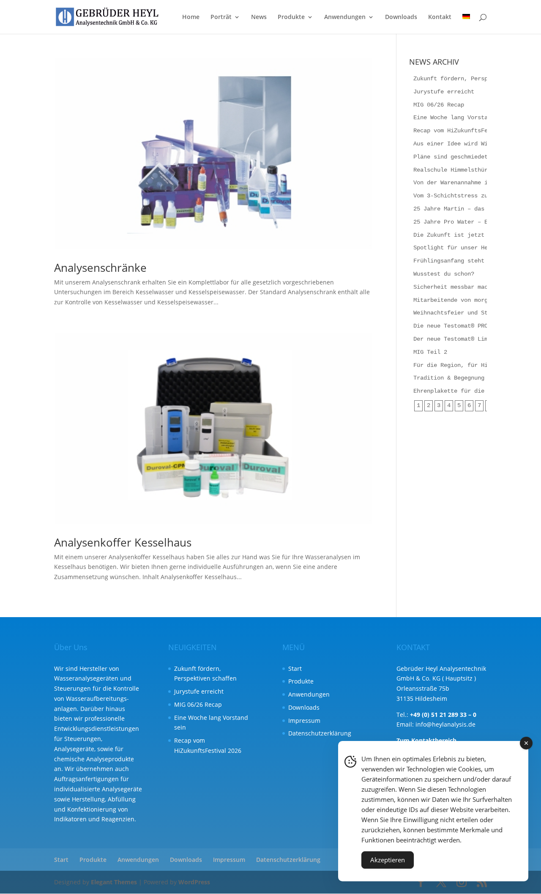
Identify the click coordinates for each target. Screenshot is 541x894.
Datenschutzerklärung (319, 733)
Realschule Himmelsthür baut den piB (472, 170)
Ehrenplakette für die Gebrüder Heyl (472, 391)
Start (295, 668)
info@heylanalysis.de (445, 724)
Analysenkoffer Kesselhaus (122, 542)
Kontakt (439, 17)
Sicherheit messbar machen (455, 287)
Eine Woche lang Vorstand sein (462, 117)
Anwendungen (345, 17)
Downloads (401, 17)
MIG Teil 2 (430, 352)
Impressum (304, 720)
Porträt (221, 17)
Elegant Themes (114, 882)
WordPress (194, 882)
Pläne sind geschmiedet (450, 156)
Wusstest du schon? (443, 274)
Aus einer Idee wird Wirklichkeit (467, 143)
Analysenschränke (100, 267)
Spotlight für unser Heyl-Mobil (464, 247)
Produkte (291, 17)
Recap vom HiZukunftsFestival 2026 (469, 130)
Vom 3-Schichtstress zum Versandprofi (474, 195)
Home (190, 17)
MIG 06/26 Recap (438, 104)
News (259, 17)
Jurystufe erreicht (443, 91)
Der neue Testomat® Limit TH (459, 339)
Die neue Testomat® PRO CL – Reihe (469, 326)
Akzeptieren (387, 860)
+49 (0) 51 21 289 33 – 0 (443, 715)
